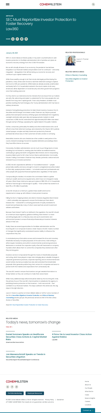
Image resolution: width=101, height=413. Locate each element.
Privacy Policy (49, 400)
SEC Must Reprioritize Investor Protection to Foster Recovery (29, 305)
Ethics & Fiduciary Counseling (76, 75)
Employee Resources (35, 393)
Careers (87, 401)
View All (8, 327)
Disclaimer (60, 400)
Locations (88, 405)
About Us (88, 385)
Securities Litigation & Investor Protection (76, 80)
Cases (87, 395)
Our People (88, 388)
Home (87, 381)
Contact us (87, 410)
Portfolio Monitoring (15, 393)
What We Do (89, 391)
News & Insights (90, 398)
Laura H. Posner (82, 59)
